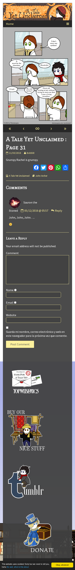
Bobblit (30, 153)
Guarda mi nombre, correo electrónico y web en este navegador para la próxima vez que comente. (36, 334)
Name (12, 290)
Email (12, 302)
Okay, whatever (62, 564)
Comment (12, 253)
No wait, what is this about (18, 566)
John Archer (41, 175)
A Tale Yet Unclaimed (19, 175)
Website (11, 315)
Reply (58, 210)
